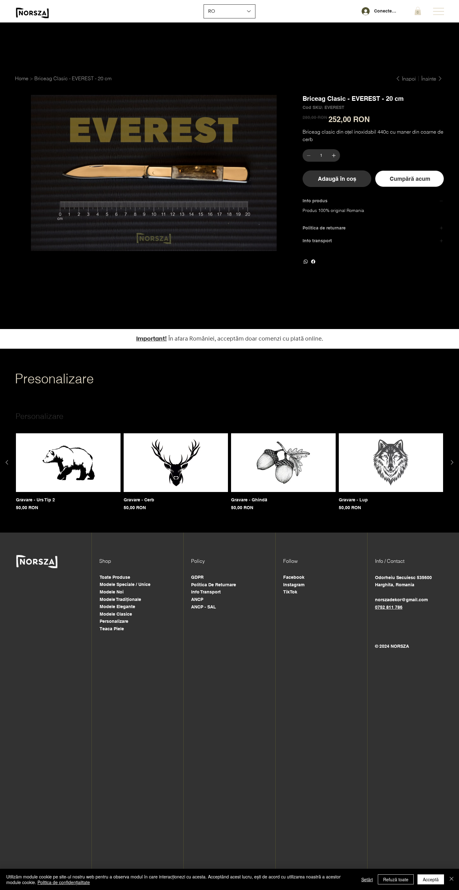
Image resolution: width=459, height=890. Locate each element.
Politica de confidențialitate (63, 882)
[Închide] (451, 879)
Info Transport (206, 591)
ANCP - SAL (203, 606)
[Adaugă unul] (334, 155)
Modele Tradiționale (120, 599)
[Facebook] (313, 261)
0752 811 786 (388, 607)
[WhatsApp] (306, 261)
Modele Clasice (116, 614)
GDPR (197, 577)
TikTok (290, 591)
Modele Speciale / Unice (125, 584)
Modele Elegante (117, 606)
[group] (229, 472)
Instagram (293, 584)
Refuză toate (395, 879)
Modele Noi (112, 591)
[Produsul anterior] (7, 462)
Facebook (293, 577)
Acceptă (431, 879)
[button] (417, 11)
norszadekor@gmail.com (401, 599)
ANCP (197, 599)
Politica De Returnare (213, 584)
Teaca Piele (112, 628)
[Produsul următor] (452, 462)
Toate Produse (115, 577)
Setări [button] (367, 879)
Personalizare (114, 621)
